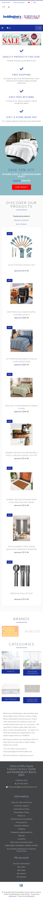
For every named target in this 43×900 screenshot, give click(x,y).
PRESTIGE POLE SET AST (21, 593)
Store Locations (19, 2)
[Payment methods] (21, 885)
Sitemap (21, 836)
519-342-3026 (22, 784)
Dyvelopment (30, 896)
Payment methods (21, 826)
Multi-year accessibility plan (21, 842)
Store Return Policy (21, 812)
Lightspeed (12, 896)
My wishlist (21, 873)
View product (21, 187)
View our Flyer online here (21, 802)
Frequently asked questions (21, 832)
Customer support (21, 806)
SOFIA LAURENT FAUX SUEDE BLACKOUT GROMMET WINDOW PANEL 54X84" (21, 549)
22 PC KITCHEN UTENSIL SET (21, 265)
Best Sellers (21, 224)
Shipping (21, 829)
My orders (22, 867)
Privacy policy (21, 822)
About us (21, 816)
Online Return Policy (22, 809)
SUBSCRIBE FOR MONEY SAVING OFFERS (21, 845)
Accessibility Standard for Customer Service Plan (21, 850)
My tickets (22, 870)
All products (21, 877)
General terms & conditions (21, 819)
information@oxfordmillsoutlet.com (22, 787)
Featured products (21, 216)
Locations (22, 839)
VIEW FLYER (6, 2)
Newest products (21, 220)
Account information (21, 863)
